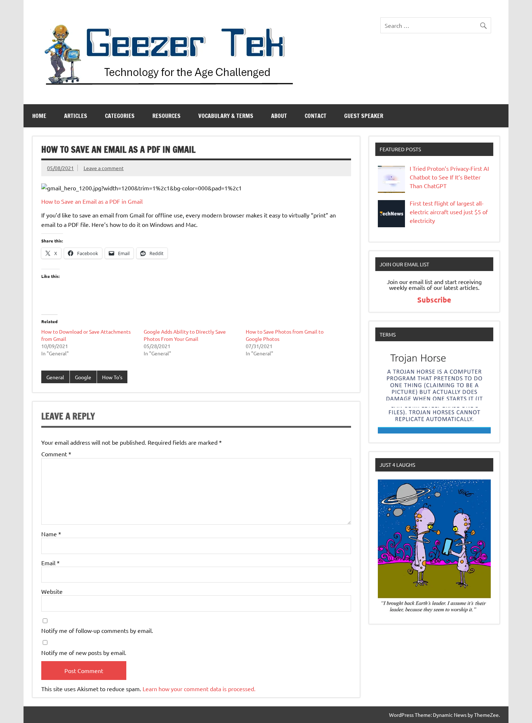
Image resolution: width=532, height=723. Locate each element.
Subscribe (434, 299)
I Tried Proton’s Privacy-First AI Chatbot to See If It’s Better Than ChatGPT (449, 177)
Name (51, 534)
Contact (315, 116)
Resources (166, 116)
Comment (56, 454)
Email (50, 563)
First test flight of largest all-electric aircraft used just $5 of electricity (449, 211)
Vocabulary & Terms (225, 116)
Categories (120, 116)
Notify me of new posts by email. (83, 652)
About (279, 116)
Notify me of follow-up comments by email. (97, 630)
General (55, 377)
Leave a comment (104, 168)
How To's (112, 377)
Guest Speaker (363, 116)
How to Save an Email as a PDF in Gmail (92, 201)
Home (39, 116)
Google (83, 377)
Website (52, 591)
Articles (75, 116)
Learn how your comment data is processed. (199, 688)
